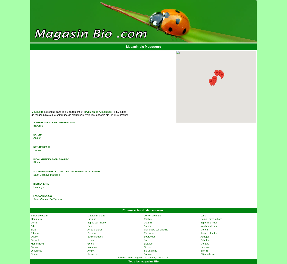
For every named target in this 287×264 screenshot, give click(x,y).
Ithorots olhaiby (209, 233)
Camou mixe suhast (211, 219)
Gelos (90, 243)
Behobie (205, 240)
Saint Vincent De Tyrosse (47, 199)
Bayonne (38, 125)
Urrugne (91, 219)
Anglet (37, 137)
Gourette (35, 240)
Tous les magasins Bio (143, 261)
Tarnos (37, 150)
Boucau (148, 254)
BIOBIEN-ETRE (41, 184)
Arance (148, 226)
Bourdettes (149, 236)
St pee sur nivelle (96, 222)
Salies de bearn (39, 215)
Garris (34, 222)
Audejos (205, 236)
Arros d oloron (94, 229)
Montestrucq (37, 243)
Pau (146, 240)
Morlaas (205, 243)
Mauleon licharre (96, 215)
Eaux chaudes (95, 236)
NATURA (37, 135)
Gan (89, 226)
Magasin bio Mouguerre (143, 46)
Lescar (91, 240)
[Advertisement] (61, 78)
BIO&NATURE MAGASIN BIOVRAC (51, 159)
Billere (34, 254)
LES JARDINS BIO (42, 196)
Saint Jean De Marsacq (46, 174)
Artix (33, 226)
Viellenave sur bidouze (156, 229)
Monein (205, 229)
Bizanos (148, 243)
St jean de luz (208, 254)
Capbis (148, 219)
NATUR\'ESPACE (41, 147)
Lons (203, 215)
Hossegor (38, 187)
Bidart (34, 229)
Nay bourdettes (209, 226)
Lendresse (36, 250)
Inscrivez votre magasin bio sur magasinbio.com (143, 257)
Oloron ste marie (152, 215)
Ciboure (35, 233)
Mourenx (92, 247)
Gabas (34, 247)
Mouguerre (37, 111)
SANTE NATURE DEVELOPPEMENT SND (54, 122)
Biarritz (37, 162)
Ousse (34, 236)
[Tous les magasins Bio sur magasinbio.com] (143, 41)
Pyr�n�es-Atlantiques (98, 111)
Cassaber (149, 233)
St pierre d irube (209, 222)
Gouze (147, 247)
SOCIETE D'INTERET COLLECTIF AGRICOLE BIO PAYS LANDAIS (66, 171)
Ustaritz (148, 222)
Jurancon (92, 254)
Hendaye (205, 247)
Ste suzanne (150, 250)
